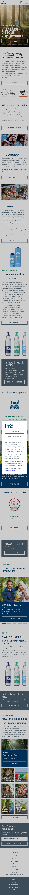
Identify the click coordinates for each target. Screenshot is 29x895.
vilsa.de (13, 446)
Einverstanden (14, 432)
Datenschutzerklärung (10, 470)
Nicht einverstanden (14, 436)
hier (23, 465)
